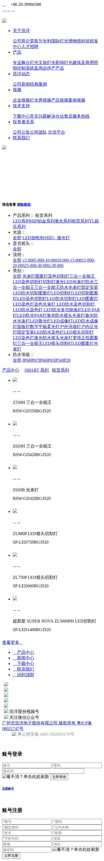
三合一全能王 (82, 276)
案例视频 (76, 100)
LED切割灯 (62, 293)
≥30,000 (56, 265)
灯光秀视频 (40, 100)
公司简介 (21, 41)
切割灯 (49, 282)
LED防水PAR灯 (32, 315)
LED (26, 238)
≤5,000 (28, 260)
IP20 (66, 360)
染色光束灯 (44, 304)
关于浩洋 (21, 30)
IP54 (58, 360)
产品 (17, 52)
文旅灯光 (46, 62)
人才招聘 (29, 46)
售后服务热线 (77, 116)
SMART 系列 (37, 370)
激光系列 (63, 221)
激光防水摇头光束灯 (66, 315)
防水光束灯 (70, 287)
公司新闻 (21, 84)
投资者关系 (23, 121)
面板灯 (23, 326)
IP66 (42, 360)
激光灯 (63, 238)
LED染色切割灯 (28, 282)
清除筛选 (24, 204)
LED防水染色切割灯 (75, 304)
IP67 (34, 360)
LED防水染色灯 (28, 310)
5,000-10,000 (45, 260)
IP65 (50, 360)
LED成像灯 (62, 321)
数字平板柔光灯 (45, 326)
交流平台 (56, 132)
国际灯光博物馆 (66, 41)
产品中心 (10, 370)
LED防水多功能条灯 (62, 310)
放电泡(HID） (44, 238)
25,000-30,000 (37, 265)
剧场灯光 (64, 62)
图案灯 (41, 276)
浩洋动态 (21, 73)
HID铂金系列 (42, 221)
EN (18, 9)
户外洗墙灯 (70, 326)
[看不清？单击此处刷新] (25, 777)
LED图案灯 (87, 298)
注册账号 (8, 788)
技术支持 (21, 105)
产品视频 (59, 100)
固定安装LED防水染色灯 (40, 332)
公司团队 (38, 132)
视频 (17, 89)
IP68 (26, 360)
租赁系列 (80, 221)
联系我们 (21, 137)
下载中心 (21, 116)
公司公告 (21, 132)
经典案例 (38, 84)
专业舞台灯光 (25, 62)
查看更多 (12, 642)
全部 (17, 238)
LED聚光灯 (40, 321)
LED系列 (21, 221)
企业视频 (21, 100)
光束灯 (28, 276)
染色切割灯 (58, 276)
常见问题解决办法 (47, 116)
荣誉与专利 (40, 41)
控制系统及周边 (32, 68)
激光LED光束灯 (70, 282)
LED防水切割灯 (62, 298)
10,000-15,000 (69, 260)
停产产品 (55, 68)
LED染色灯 (23, 304)
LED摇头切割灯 (79, 332)
